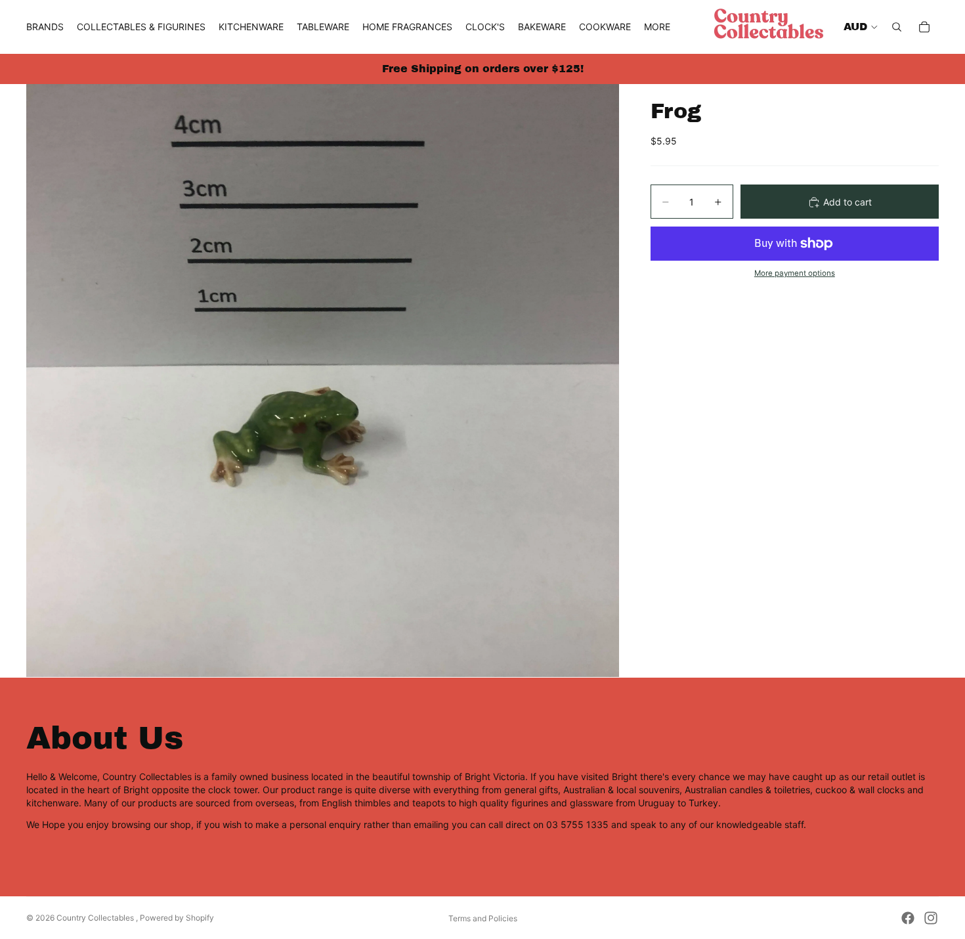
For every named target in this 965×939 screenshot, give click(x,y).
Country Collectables (96, 918)
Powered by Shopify (177, 918)
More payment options (794, 273)
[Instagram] (931, 918)
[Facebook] (908, 918)
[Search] (896, 26)
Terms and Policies (482, 918)
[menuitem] (657, 27)
